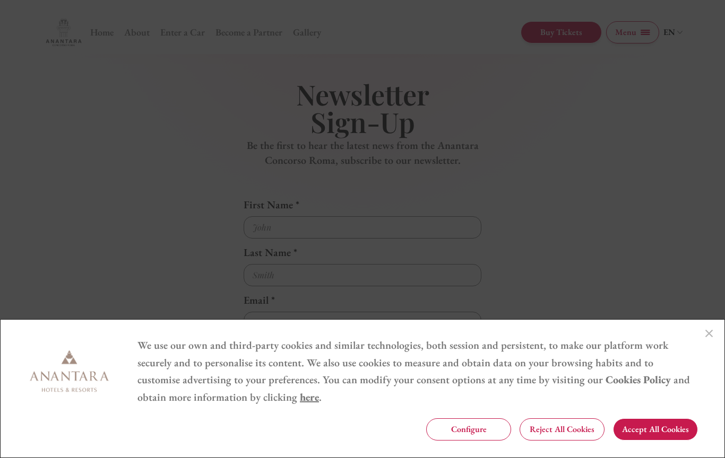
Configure (469, 429)
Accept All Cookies (655, 429)
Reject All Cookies (562, 429)
